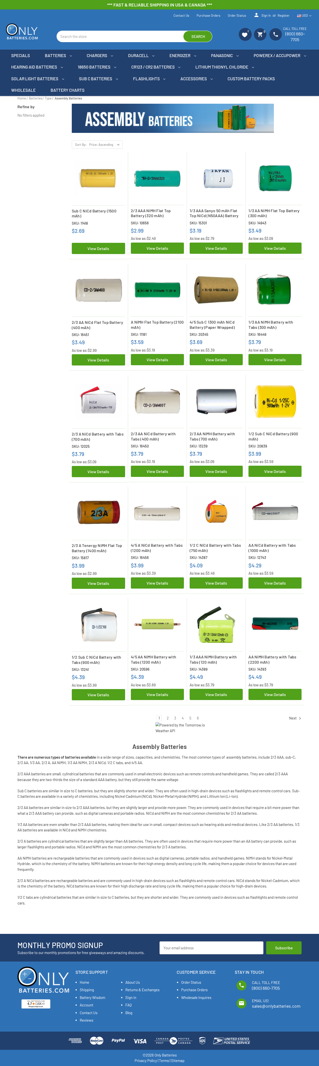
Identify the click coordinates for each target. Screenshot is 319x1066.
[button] (245, 34)
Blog (128, 1012)
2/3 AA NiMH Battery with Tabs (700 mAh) (212, 436)
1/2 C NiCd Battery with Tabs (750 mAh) (215, 548)
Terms (164, 1060)
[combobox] (134, 36)
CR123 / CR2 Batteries (153, 66)
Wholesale (23, 90)
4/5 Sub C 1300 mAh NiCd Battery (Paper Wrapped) (212, 325)
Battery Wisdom (92, 997)
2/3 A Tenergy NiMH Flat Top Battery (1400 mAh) (97, 548)
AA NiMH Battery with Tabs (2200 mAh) (272, 659)
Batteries (56, 55)
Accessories (194, 78)
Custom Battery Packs (251, 78)
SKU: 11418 (80, 223)
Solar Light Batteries (35, 78)
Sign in (262, 15)
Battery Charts (67, 90)
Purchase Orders (208, 15)
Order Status (237, 15)
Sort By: (80, 145)
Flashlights (146, 78)
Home (84, 982)
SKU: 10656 (140, 223)
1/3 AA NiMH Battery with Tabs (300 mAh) (270, 325)
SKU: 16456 (140, 557)
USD (305, 15)
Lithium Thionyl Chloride (222, 66)
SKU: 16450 (140, 446)
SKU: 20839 (257, 446)
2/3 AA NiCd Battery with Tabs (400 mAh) (153, 436)
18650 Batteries (94, 66)
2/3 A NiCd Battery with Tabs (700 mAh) (98, 437)
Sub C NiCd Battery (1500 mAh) (94, 213)
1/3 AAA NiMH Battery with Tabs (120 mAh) (213, 659)
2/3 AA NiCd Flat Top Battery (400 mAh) (97, 325)
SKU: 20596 (140, 669)
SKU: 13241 (80, 669)
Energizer (180, 55)
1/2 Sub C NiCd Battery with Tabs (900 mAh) (96, 660)
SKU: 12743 (257, 557)
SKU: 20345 (199, 334)
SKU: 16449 (257, 334)
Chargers (97, 55)
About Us (132, 982)
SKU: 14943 (257, 223)
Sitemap (177, 1060)
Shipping (87, 989)
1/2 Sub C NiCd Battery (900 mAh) (273, 436)
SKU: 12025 (81, 446)
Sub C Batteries (96, 78)
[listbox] (105, 145)
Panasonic (222, 55)
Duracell (139, 55)
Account (86, 1005)
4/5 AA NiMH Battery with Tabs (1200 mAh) (153, 659)
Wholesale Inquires (196, 997)
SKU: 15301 (198, 223)
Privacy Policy (146, 1060)
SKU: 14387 (198, 557)
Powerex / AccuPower (277, 55)
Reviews (86, 1020)
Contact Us (181, 15)
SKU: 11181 (139, 334)
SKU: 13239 (199, 446)
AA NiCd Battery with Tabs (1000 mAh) (272, 548)
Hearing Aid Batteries (34, 66)
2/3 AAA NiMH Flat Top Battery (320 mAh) (151, 213)
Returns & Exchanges (142, 989)
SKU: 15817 (80, 557)
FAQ (128, 1005)
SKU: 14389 (199, 669)
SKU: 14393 (257, 669)
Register (284, 15)
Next (293, 718)
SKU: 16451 (80, 334)
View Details (98, 248)
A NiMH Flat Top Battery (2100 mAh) (157, 325)
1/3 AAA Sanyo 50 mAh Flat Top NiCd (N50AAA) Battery (214, 213)
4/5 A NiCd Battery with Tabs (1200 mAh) (157, 548)
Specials (20, 55)
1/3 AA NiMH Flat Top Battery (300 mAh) (274, 213)
